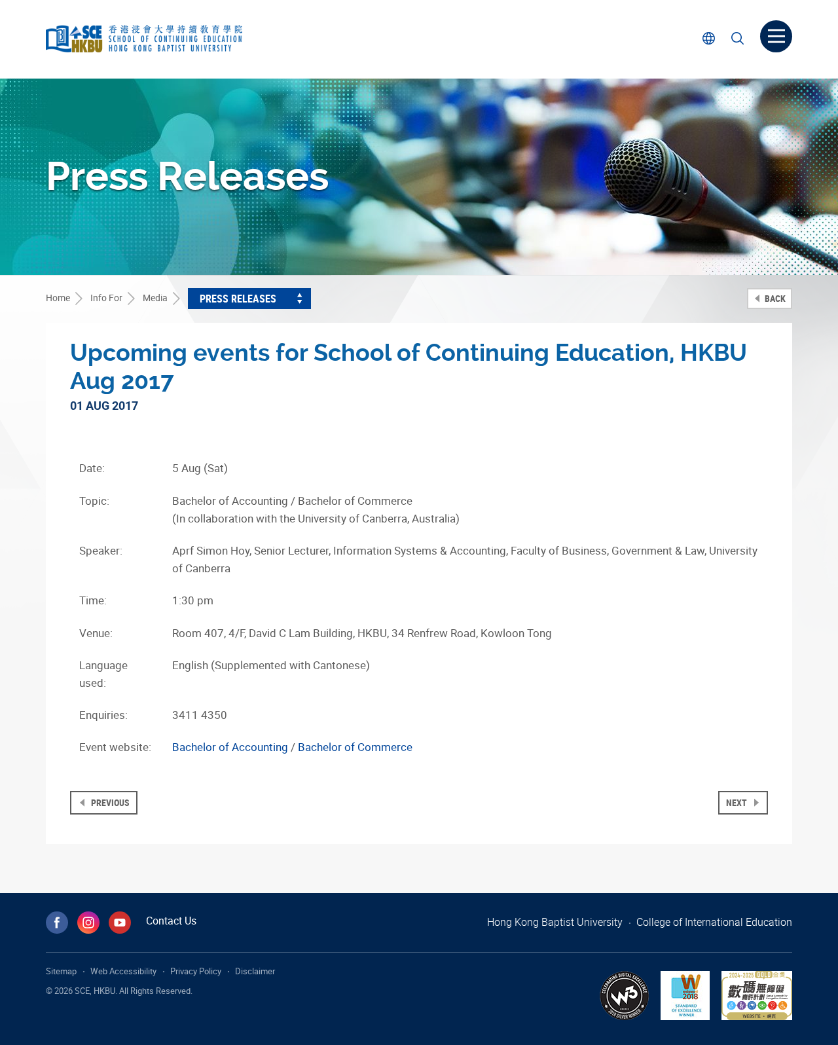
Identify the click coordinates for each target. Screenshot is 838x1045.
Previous (109, 802)
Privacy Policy (195, 971)
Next (737, 802)
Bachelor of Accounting (230, 746)
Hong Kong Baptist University (555, 922)
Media (155, 297)
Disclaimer (255, 971)
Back (774, 298)
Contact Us (171, 920)
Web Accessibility (123, 971)
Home (58, 297)
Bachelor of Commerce (355, 746)
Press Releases (238, 298)
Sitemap (61, 971)
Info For (106, 297)
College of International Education (714, 922)
